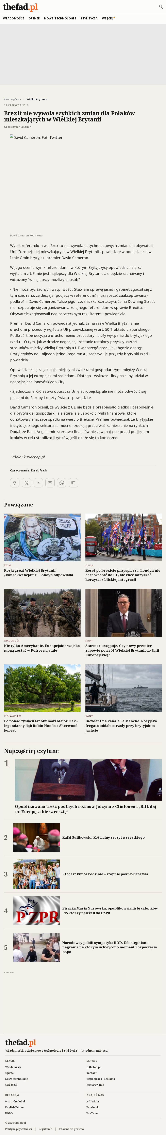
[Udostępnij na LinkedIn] (38, 482)
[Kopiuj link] (73, 482)
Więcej (107, 18)
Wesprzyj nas (95, 1084)
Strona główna (12, 99)
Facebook (92, 1107)
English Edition (14, 1107)
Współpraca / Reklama (100, 1079)
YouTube (92, 1113)
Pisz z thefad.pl (15, 1101)
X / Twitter (93, 1101)
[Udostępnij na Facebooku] (14, 482)
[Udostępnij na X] (26, 482)
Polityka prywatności (18, 1129)
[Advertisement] (83, 54)
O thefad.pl (93, 1067)
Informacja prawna (71, 1129)
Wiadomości (13, 18)
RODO (9, 1113)
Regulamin (45, 1129)
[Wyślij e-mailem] (50, 482)
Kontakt (91, 1073)
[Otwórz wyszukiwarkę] (158, 6)
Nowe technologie (60, 18)
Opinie (34, 18)
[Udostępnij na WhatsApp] (61, 482)
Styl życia (89, 18)
